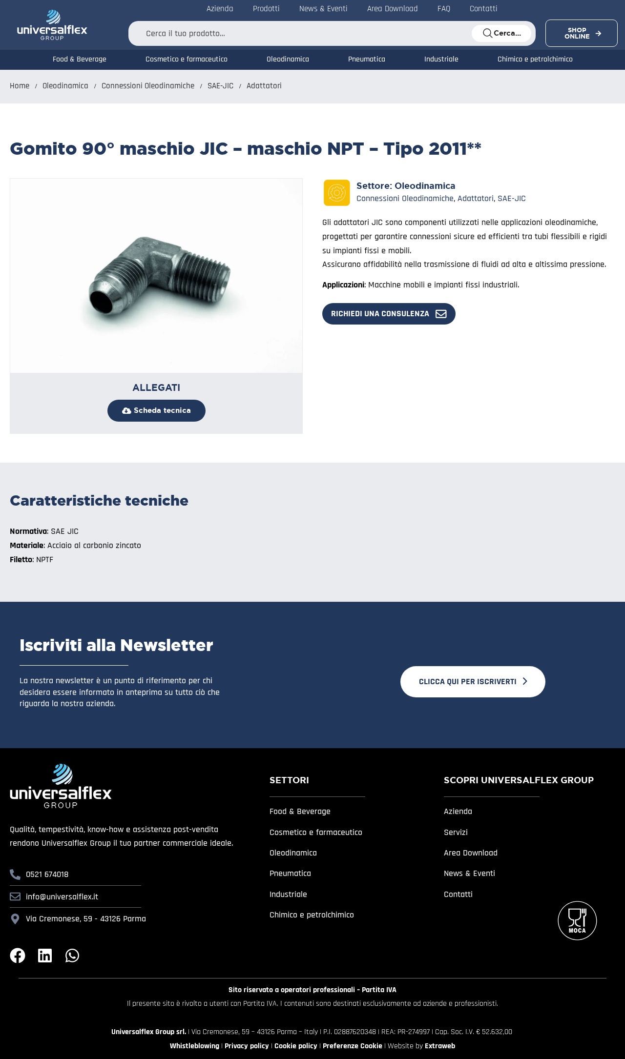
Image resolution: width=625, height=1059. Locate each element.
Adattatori (264, 86)
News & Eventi (469, 873)
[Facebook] (17, 955)
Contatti (458, 894)
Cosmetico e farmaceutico (187, 59)
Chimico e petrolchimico (535, 59)
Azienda (458, 811)
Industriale (441, 59)
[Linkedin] (45, 955)
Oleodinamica (288, 59)
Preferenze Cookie (352, 1046)
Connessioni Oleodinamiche (148, 86)
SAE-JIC (220, 86)
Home (19, 86)
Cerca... (507, 33)
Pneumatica (366, 59)
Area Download (471, 852)
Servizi (456, 832)
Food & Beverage (79, 59)
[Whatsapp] (72, 955)
